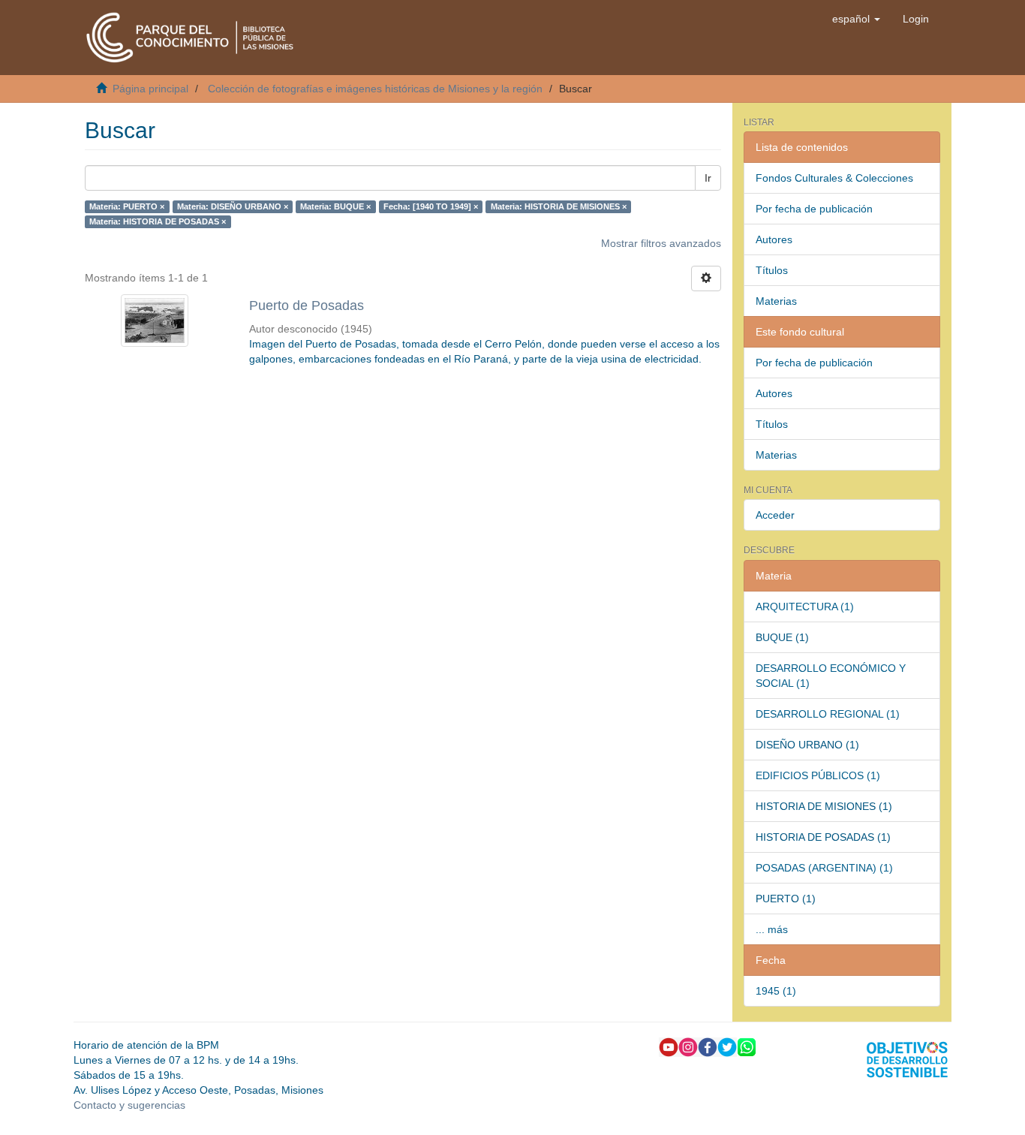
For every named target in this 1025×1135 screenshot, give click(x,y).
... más (772, 929)
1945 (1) (776, 991)
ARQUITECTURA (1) (805, 607)
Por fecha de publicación (814, 209)
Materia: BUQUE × (335, 206)
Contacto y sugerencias (129, 1105)
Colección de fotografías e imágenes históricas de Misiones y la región (375, 89)
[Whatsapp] (746, 1046)
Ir (708, 178)
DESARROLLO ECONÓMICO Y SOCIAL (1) (831, 675)
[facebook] (707, 1046)
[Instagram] (688, 1046)
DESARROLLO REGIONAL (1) (828, 714)
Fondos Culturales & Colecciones (834, 178)
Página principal (150, 89)
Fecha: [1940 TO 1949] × (430, 206)
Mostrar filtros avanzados (661, 243)
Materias (776, 301)
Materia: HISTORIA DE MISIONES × (559, 206)
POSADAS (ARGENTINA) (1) (824, 868)
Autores (774, 239)
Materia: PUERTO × (126, 206)
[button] (856, 19)
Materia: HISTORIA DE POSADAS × (157, 221)
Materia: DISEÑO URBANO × (232, 206)
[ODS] (907, 1058)
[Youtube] (668, 1046)
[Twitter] (727, 1046)
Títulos (772, 270)
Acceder (775, 515)
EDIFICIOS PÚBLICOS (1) (818, 775)
